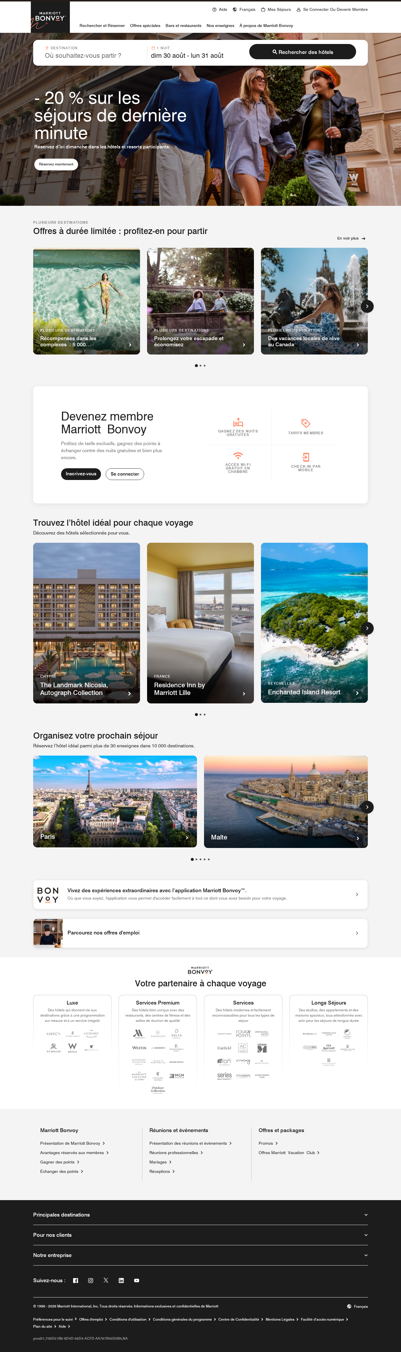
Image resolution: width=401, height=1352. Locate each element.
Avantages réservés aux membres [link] (72, 1152)
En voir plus (348, 238)
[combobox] (94, 53)
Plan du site (42, 1326)
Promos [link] (266, 1143)
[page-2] (200, 366)
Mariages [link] (158, 1162)
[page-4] (204, 859)
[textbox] (94, 55)
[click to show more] (367, 306)
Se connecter (125, 474)
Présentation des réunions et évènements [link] (188, 1143)
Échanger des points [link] (59, 1171)
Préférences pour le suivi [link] (53, 1319)
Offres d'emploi (91, 1319)
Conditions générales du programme (182, 1319)
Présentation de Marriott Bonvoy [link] (70, 1143)
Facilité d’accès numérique (322, 1319)
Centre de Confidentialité (238, 1319)
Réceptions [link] (159, 1171)
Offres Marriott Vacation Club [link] (287, 1152)
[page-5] (209, 859)
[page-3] (204, 366)
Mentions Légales (280, 1319)
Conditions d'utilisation (127, 1319)
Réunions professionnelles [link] (173, 1152)
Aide (62, 1326)
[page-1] (196, 366)
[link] (200, 894)
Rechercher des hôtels (306, 52)
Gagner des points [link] (57, 1162)
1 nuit (163, 48)
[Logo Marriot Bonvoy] (200, 970)
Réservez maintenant (58, 164)
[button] (244, 8)
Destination (64, 48)
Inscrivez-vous (81, 473)
